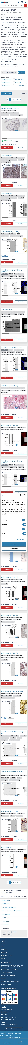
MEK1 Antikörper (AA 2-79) (9, 811)
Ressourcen (4, 952)
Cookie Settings (4, 1035)
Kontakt (3, 944)
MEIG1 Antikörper (6, 918)
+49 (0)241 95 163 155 (8, 1019)
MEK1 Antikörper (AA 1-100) (10, 232)
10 (17, 99)
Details (21, 147)
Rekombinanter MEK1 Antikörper (11, 348)
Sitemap (3, 958)
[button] (25, 127)
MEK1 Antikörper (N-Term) (9, 386)
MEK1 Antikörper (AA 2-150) (10, 108)
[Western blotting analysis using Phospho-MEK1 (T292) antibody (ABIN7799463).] (12, 478)
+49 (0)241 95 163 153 (10, 1017)
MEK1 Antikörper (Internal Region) (12, 691)
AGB (10, 1035)
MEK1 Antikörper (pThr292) (9, 577)
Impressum (10, 1033)
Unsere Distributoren (6, 984)
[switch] (24, 524)
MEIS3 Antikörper (6, 900)
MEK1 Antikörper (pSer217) (9, 653)
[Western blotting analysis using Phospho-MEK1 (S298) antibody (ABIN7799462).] (12, 287)
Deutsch (10, 1029)
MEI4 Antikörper (6, 921)
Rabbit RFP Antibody (6, 972)
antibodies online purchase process (10, 981)
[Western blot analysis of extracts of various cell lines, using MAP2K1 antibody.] (12, 245)
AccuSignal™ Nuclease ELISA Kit (9, 969)
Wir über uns (3, 1033)
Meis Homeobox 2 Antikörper (9, 907)
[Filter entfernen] (15, 72)
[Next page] (20, 99)
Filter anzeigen (7, 93)
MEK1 (15, 932)
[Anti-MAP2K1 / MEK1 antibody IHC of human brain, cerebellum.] (12, 401)
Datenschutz (18, 1033)
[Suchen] (25, 5)
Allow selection (14, 548)
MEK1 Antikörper (6, 155)
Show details (20, 539)
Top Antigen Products (6, 955)
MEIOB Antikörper (6, 914)
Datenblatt (8, 147)
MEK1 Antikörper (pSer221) (9, 425)
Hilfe (2, 946)
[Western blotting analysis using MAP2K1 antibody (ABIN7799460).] (12, 363)
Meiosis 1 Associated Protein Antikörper (12, 910)
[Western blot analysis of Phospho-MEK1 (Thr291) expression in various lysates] (12, 593)
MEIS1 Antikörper (6, 903)
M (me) (10, 932)
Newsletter (3, 949)
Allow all (14, 543)
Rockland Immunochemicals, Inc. (9, 1024)
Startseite (4, 932)
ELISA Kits (3, 978)
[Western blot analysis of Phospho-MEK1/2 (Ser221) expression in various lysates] (12, 631)
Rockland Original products (8, 975)
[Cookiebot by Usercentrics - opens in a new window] (20, 495)
